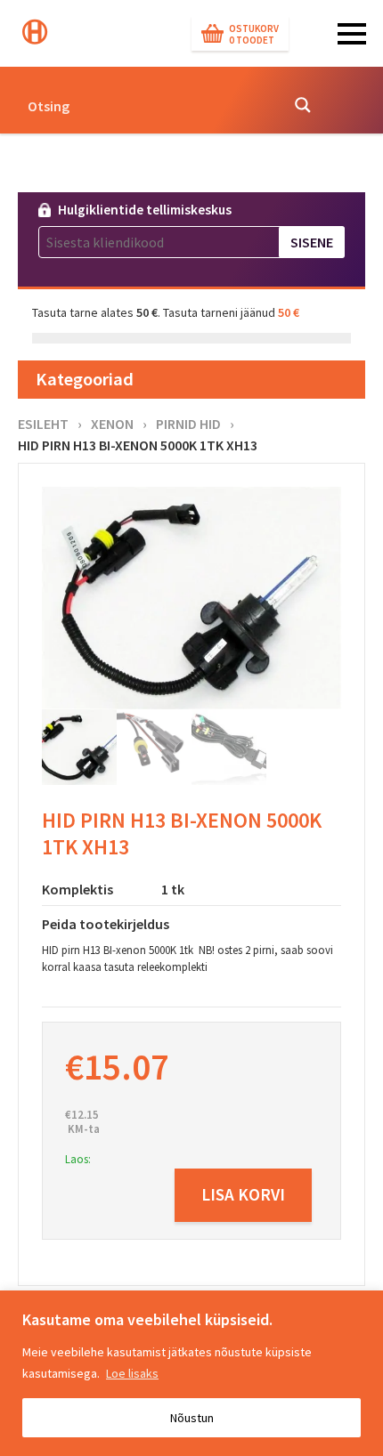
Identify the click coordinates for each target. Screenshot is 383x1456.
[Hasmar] (34, 32)
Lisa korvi (243, 1194)
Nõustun (192, 1418)
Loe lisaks (132, 1373)
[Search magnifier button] (303, 105)
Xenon (112, 424)
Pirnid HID (188, 424)
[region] (191, 1373)
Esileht (43, 424)
